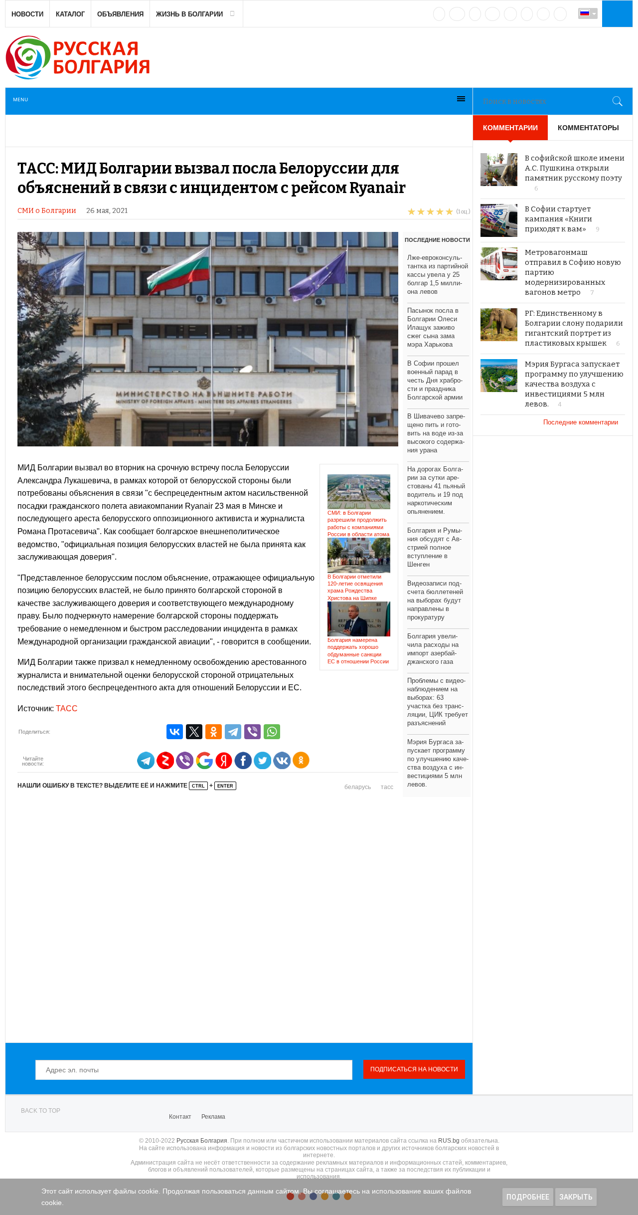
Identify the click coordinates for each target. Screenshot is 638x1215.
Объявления (120, 14)
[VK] (439, 13)
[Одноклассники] (213, 731)
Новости (27, 14)
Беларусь (357, 787)
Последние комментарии (581, 422)
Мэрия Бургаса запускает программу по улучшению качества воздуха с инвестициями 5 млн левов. (574, 384)
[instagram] (510, 13)
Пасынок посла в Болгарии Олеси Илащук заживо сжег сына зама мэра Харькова (433, 327)
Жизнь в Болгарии (189, 14)
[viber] (543, 13)
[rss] (560, 13)
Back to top (40, 1110)
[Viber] (252, 731)
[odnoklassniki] (492, 13)
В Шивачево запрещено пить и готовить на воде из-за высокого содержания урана (436, 433)
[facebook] (457, 13)
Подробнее (527, 1197)
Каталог (70, 14)
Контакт (180, 1116)
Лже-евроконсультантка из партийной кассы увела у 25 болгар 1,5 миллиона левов (437, 274)
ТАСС (67, 708)
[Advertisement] (244, 917)
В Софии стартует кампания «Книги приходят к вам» (558, 218)
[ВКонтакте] (174, 731)
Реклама (213, 1116)
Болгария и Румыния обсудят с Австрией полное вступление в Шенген (434, 547)
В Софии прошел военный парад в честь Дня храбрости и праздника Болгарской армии (435, 380)
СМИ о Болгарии (46, 210)
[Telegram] (527, 13)
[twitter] (475, 13)
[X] (194, 731)
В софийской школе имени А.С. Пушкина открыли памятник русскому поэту (575, 168)
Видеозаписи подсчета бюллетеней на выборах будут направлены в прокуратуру (435, 600)
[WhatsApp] (272, 731)
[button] (616, 13)
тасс (387, 787)
